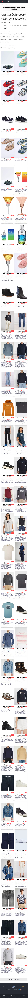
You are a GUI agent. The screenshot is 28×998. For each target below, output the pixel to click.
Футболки (7, 42)
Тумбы (13, 36)
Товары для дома (4, 47)
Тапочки (17, 33)
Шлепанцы (23, 36)
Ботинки (12, 33)
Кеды (2, 42)
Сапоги (8, 36)
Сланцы (22, 33)
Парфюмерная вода (5, 33)
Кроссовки (15, 39)
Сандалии (21, 39)
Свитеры (3, 36)
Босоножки (3, 39)
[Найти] (8, 1)
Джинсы (9, 39)
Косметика (12, 47)
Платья (17, 36)
